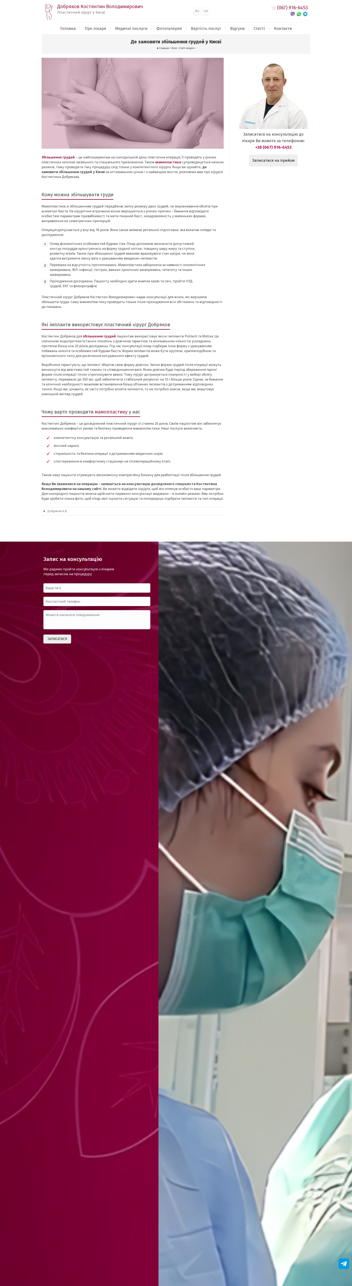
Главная (164, 48)
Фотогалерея (169, 28)
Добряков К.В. (57, 511)
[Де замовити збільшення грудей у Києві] (133, 103)
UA (206, 11)
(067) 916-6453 (292, 8)
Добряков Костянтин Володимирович (100, 9)
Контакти (283, 28)
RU (197, 11)
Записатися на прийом (273, 160)
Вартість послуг (206, 28)
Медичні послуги (131, 28)
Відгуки (237, 28)
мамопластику (111, 412)
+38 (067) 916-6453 (273, 147)
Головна (68, 28)
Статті (259, 28)
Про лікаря (95, 28)
